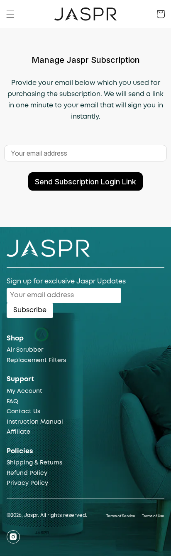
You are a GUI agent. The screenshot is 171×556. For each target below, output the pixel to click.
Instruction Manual (35, 421)
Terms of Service (120, 516)
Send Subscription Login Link (85, 181)
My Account (24, 391)
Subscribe (29, 310)
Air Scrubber (25, 350)
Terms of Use (153, 516)
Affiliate (18, 431)
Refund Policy (27, 473)
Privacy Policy (27, 483)
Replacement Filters (36, 360)
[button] (10, 14)
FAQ (12, 401)
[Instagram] (13, 537)
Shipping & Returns (34, 462)
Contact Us (23, 411)
